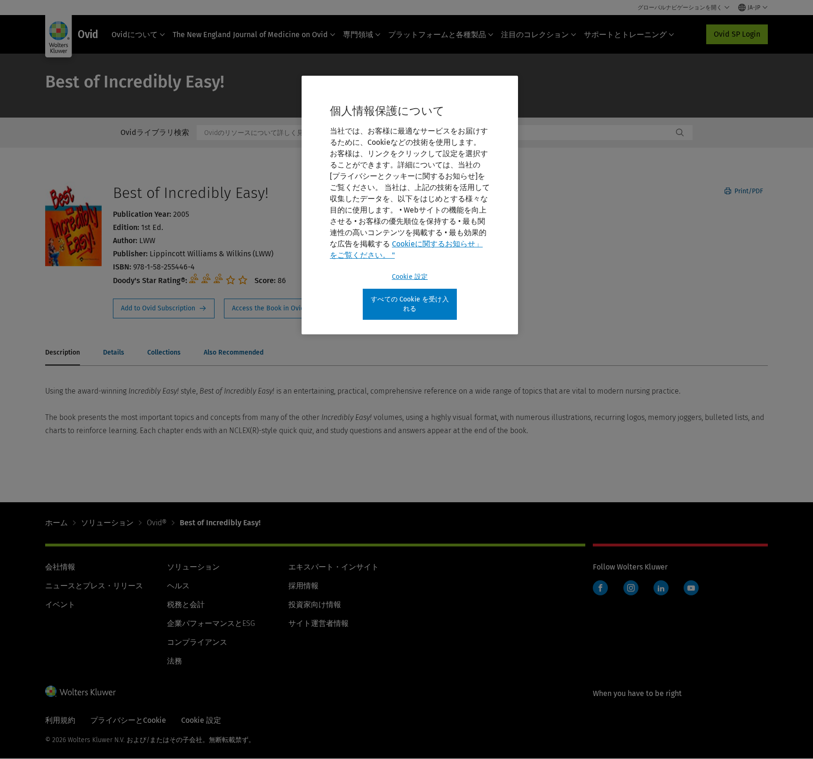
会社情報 (60, 566)
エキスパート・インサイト (333, 566)
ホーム (56, 522)
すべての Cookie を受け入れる (410, 304)
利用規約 (60, 720)
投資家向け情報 (314, 604)
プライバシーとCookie (128, 720)
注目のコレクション (535, 34)
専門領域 (358, 34)
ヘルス (178, 585)
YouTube (691, 587)
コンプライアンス (197, 642)
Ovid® (157, 522)
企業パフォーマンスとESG (211, 623)
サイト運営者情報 (318, 623)
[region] (410, 205)
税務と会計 (186, 604)
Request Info (163, 308)
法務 (174, 660)
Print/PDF (748, 191)
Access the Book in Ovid (273, 308)
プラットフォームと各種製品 (437, 34)
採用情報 (303, 585)
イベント (60, 604)
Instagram (630, 587)
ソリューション (107, 522)
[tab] (62, 353)
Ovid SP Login (737, 34)
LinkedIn (661, 587)
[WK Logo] (80, 691)
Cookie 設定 (410, 277)
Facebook (600, 587)
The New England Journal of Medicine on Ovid (250, 34)
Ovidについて (135, 34)
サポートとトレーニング (625, 34)
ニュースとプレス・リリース (94, 585)
